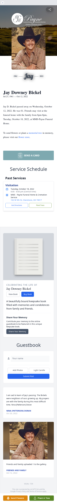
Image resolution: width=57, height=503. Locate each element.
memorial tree (35, 132)
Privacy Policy (21, 491)
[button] (29, 441)
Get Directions (16, 205)
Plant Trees (40, 205)
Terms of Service (36, 491)
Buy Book (28, 294)
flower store (24, 137)
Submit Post (28, 376)
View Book (13, 294)
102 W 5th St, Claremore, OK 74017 (26, 200)
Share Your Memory (17, 331)
